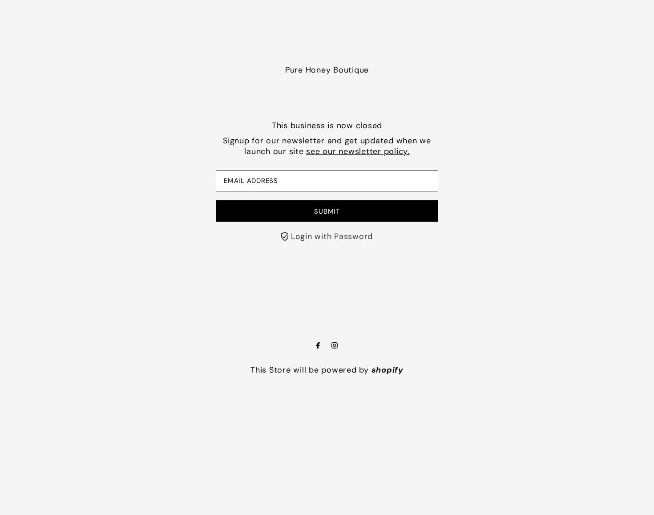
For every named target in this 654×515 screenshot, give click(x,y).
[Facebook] (318, 346)
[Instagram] (334, 346)
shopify (387, 370)
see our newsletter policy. (358, 151)
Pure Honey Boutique (327, 70)
